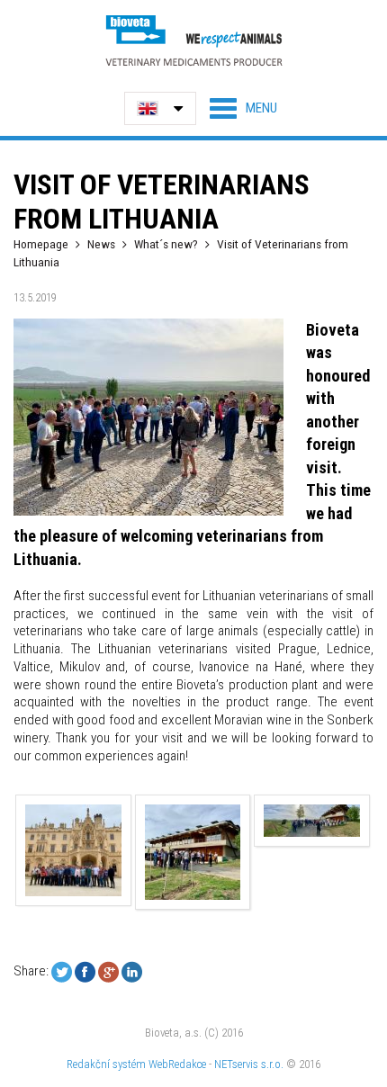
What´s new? (166, 244)
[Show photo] (73, 850)
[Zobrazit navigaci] (243, 107)
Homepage (41, 244)
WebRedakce (177, 1064)
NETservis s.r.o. (249, 1064)
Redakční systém (106, 1064)
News (101, 244)
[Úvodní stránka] (193, 40)
